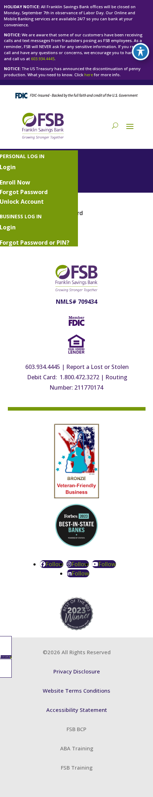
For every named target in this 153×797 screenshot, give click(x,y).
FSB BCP (76, 729)
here (88, 74)
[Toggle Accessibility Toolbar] (140, 51)
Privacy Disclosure (76, 671)
